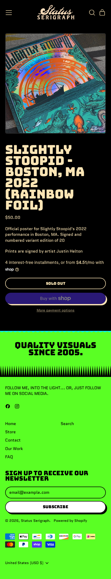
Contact (13, 440)
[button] (92, 12)
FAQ (9, 457)
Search (67, 424)
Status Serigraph (35, 520)
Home (10, 424)
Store (10, 432)
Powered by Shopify (70, 520)
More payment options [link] (56, 310)
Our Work (14, 449)
